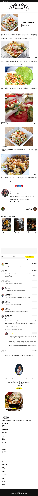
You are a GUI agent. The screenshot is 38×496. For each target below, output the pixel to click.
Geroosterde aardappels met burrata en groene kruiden (6, 232)
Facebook (12, 204)
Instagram (14, 204)
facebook (2, 1)
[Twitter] (20, 186)
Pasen (3, 453)
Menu (36, 7)
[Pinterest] (22, 186)
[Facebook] (18, 186)
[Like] (16, 186)
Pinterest (16, 204)
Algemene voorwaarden (14, 493)
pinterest (5, 1)
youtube (7, 1)
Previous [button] (34, 216)
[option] (6, 227)
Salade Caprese (27, 123)
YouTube (11, 204)
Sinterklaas (4, 455)
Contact (25, 493)
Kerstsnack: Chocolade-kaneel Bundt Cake (19, 232)
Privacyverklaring (21, 493)
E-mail (14, 256)
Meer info (19, 388)
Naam (2, 256)
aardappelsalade (6, 176)
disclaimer (18, 492)
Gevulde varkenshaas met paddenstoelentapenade (31, 232)
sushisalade (11, 149)
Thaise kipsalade (19, 87)
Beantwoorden (34, 263)
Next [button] (36, 216)
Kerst (3, 452)
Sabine (24, 25)
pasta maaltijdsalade (19, 60)
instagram (4, 1)
